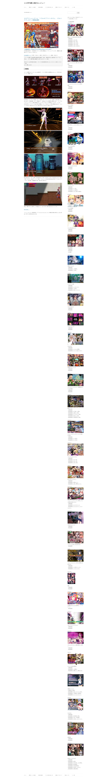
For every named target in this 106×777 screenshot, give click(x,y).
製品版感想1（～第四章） (73, 268)
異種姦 (53, 212)
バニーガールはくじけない (72, 456)
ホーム (25, 7)
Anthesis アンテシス (71, 524)
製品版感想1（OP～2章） (73, 459)
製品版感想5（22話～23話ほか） (74, 45)
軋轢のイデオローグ (58, 7)
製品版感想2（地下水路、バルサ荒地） (75, 762)
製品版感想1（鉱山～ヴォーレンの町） (75, 691)
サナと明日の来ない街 (49, 7)
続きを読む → (26, 209)
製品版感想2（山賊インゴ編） (73, 412)
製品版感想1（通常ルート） (73, 482)
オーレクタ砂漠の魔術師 (72, 666)
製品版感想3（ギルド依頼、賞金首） (75, 191)
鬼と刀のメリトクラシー (72, 479)
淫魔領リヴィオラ (71, 688)
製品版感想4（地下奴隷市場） (73, 765)
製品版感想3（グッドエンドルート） (75, 694)
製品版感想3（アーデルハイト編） (74, 414)
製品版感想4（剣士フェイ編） (73, 415)
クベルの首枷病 (70, 208)
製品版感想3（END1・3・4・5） (74, 290)
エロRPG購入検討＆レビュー (34, 3)
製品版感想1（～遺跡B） (72, 669)
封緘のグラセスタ (71, 265)
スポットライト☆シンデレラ (73, 625)
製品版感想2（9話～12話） (73, 41)
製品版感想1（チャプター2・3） (74, 505)
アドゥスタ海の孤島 (71, 146)
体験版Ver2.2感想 (71, 690)
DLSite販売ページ (27, 55)
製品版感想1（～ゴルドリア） (73, 287)
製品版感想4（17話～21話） (73, 44)
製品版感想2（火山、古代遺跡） (74, 717)
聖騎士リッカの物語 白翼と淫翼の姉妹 (74, 37)
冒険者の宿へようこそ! (72, 367)
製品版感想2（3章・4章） (73, 461)
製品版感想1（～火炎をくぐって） (74, 567)
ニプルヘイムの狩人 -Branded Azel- (74, 544)
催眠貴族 (69, 737)
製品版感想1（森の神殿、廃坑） (74, 715)
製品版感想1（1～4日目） (73, 438)
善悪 (68, 585)
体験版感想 (34, 212)
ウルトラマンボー (43, 212)
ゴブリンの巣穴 (70, 105)
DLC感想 (69, 252)
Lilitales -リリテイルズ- (72, 758)
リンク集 (73, 7)
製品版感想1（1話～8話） (73, 40)
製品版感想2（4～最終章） (73, 189)
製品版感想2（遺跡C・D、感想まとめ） (75, 670)
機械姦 (50, 212)
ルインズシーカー (71, 185)
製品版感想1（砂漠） (72, 761)
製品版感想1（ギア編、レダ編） (74, 411)
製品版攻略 (70, 149)
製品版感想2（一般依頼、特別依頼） (75, 693)
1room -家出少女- (71, 306)
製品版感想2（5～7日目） (73, 439)
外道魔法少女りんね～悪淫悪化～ (74, 605)
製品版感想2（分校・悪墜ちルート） (75, 483)
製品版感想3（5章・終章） (73, 462)
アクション (30, 212)
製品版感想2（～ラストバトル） (74, 568)
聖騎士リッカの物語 (32, 7)
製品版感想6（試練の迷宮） (73, 768)
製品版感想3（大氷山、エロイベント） (75, 718)
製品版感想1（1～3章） (72, 188)
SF (39, 212)
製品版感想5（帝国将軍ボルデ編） (74, 417)
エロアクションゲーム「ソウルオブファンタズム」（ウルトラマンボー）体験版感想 (43, 19)
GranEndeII (70, 346)
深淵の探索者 (40, 7)
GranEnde (69, 713)
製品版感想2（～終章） (72, 270)
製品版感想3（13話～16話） (73, 42)
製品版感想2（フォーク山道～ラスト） (75, 350)
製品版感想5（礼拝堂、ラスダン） (74, 767)
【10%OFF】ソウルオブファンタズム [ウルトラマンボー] (37, 49)
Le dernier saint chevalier (72, 165)
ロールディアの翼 (71, 284)
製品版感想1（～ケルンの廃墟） (74, 349)
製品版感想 (70, 67)
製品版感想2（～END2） (72, 288)
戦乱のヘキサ (67, 7)
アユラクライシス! (71, 326)
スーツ (48, 212)
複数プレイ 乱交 (58, 212)
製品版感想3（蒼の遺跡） (73, 764)
